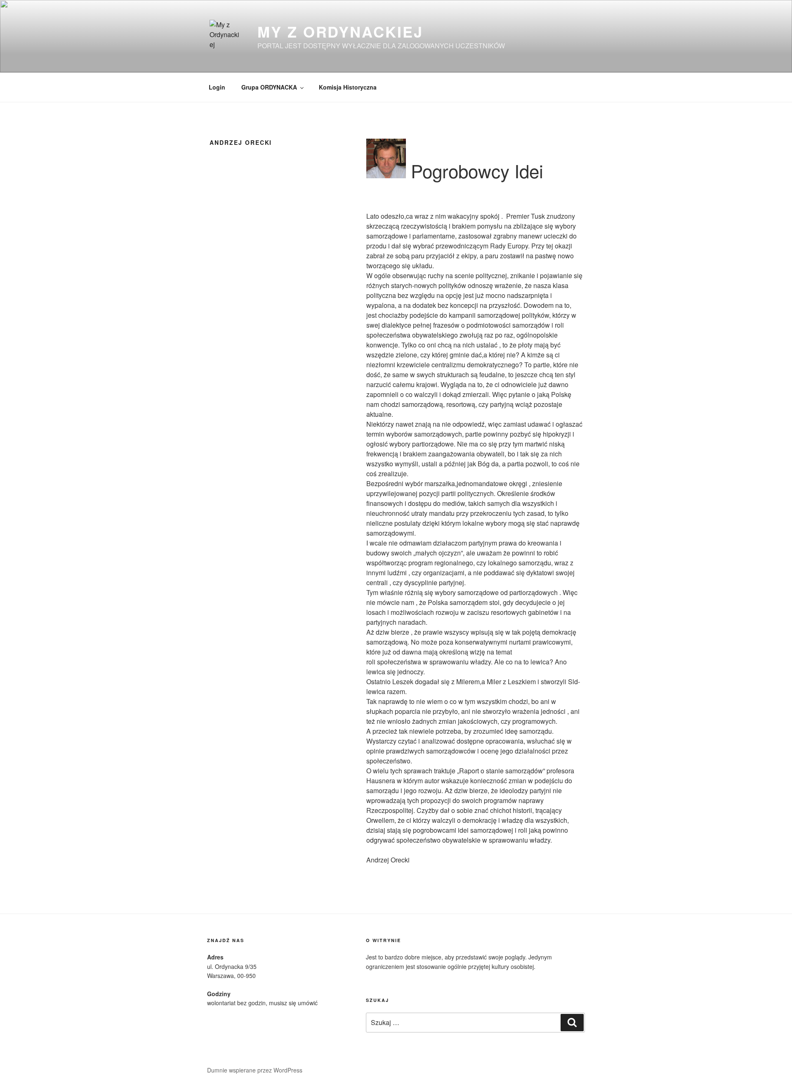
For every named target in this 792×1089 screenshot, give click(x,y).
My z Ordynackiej (340, 31)
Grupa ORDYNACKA (269, 87)
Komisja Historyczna (348, 87)
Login (217, 87)
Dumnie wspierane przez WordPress (254, 1070)
